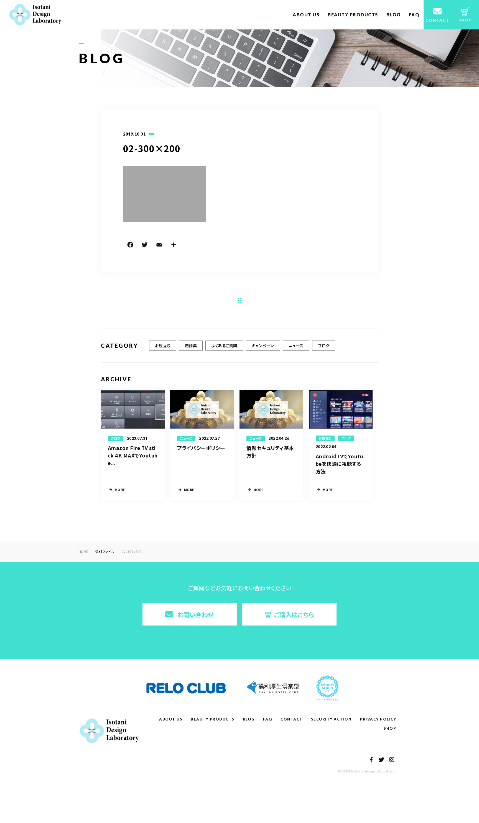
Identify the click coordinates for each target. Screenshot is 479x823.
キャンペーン (263, 345)
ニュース (296, 345)
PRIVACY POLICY (378, 719)
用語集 (191, 345)
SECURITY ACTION (331, 719)
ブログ (323, 345)
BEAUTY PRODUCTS (353, 14)
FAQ (414, 14)
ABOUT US (306, 14)
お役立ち (162, 345)
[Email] (159, 245)
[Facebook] (130, 245)
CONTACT (292, 719)
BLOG (393, 14)
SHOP (390, 728)
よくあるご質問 (224, 345)
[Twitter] (144, 245)
